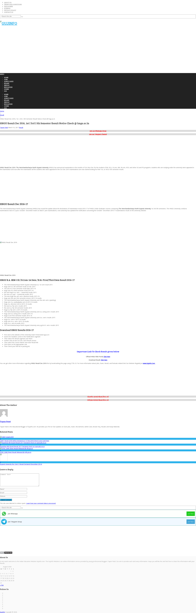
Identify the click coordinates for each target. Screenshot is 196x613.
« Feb (2, 585)
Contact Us (8, 12)
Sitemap (7, 8)
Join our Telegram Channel (98, 134)
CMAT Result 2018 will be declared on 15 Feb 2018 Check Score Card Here (24, 441)
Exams (6, 83)
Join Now (191, 514)
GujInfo (2, 612)
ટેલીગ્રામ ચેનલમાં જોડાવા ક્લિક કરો (98, 400)
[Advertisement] (37, 32)
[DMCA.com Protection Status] (6, 553)
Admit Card (8, 81)
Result (6, 85)
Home (6, 77)
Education (8, 87)
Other (6, 89)
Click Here (107, 357)
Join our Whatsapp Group (98, 131)
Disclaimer (8, 6)
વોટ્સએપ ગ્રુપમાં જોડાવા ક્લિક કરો (98, 397)
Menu (2, 74)
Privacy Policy (10, 10)
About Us (7, 2)
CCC (5, 91)
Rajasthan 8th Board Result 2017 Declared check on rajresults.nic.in (22, 446)
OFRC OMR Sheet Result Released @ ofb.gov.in (15, 452)
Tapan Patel (4, 127)
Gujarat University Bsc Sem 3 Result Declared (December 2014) (21, 464)
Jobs (6, 79)
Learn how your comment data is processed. (41, 503)
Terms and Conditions (13, 4)
